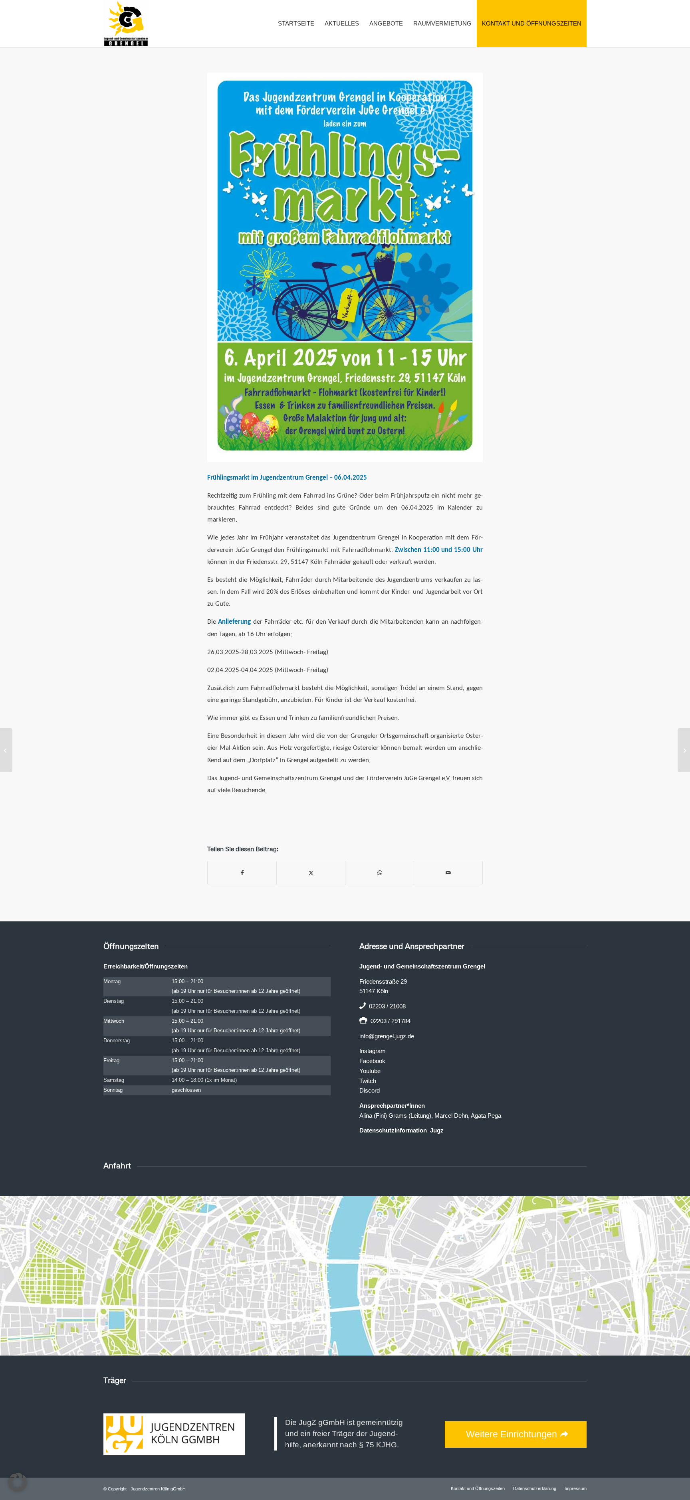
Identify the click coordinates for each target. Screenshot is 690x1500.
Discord (369, 1090)
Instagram (372, 1050)
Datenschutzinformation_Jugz (401, 1130)
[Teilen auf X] (311, 873)
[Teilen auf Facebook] (242, 873)
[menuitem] (296, 23)
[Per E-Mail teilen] (448, 873)
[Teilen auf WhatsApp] (379, 873)
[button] (17, 1482)
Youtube (370, 1070)
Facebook (372, 1060)
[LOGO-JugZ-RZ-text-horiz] (174, 1434)
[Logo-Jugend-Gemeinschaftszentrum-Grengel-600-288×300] (126, 23)
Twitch (367, 1080)
